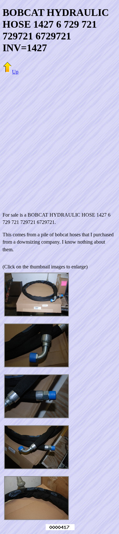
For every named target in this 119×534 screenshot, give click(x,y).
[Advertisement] (59, 139)
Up (15, 71)
